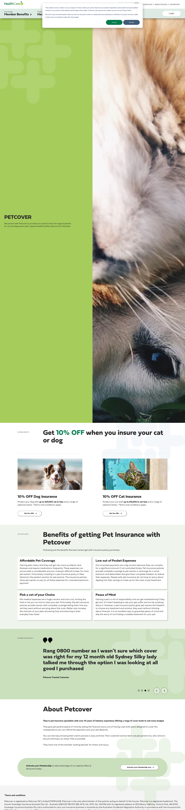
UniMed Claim (147, 4)
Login (171, 13)
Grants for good (161, 4)
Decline (131, 22)
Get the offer (29, 513)
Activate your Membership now (139, 767)
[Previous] (157, 691)
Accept (114, 22)
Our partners (175, 4)
